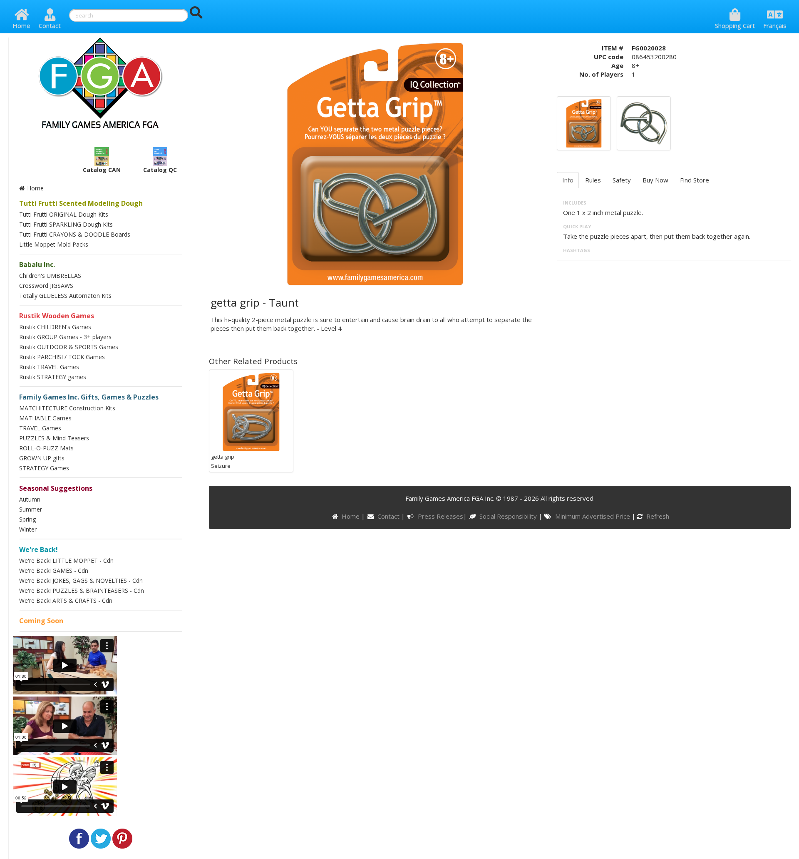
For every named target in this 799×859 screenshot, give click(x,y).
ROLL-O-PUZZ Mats (46, 448)
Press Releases (440, 516)
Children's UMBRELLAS (50, 276)
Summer (30, 509)
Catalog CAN (102, 170)
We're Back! (38, 549)
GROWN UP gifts (42, 458)
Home (21, 25)
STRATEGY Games (44, 468)
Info (567, 180)
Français (775, 25)
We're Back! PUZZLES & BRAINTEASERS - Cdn (81, 590)
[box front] (584, 122)
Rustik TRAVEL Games (49, 367)
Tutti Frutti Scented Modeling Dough (81, 203)
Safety (622, 180)
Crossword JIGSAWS (46, 286)
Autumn (29, 499)
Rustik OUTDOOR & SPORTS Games (68, 347)
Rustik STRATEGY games (52, 377)
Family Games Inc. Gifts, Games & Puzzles (89, 397)
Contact (50, 25)
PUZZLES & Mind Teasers (54, 438)
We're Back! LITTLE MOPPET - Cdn (66, 560)
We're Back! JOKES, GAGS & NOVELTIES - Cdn (81, 580)
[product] (644, 122)
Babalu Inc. (37, 264)
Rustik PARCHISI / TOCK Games (62, 357)
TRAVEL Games (40, 428)
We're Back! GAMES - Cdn (53, 570)
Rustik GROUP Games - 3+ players (65, 337)
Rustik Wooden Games (56, 315)
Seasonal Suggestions (55, 488)
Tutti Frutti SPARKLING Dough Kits (66, 224)
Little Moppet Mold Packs (53, 244)
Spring (27, 519)
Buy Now (655, 180)
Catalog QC (160, 170)
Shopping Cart (735, 25)
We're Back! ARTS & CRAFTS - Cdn (65, 600)
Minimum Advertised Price (593, 516)
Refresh (657, 516)
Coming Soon (41, 620)
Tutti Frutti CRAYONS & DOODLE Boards (74, 234)
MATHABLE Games (45, 418)
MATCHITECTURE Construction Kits (67, 408)
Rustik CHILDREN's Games (55, 327)
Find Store (694, 180)
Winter (28, 529)
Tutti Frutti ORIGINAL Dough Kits (63, 214)
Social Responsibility (508, 516)
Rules (593, 180)
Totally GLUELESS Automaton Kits (65, 296)
